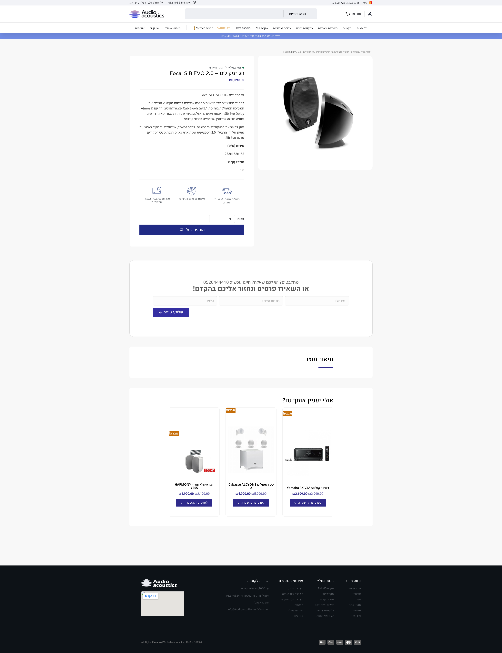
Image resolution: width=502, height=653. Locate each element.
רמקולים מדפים (323, 51)
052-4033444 (230, 36)
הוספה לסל (195, 229)
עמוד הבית (366, 51)
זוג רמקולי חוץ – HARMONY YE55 (194, 486)
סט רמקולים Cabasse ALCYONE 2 (251, 486)
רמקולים (355, 51)
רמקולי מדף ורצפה (340, 51)
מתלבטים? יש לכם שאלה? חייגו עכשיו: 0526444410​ (251, 282)
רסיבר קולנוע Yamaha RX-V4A (308, 488)
